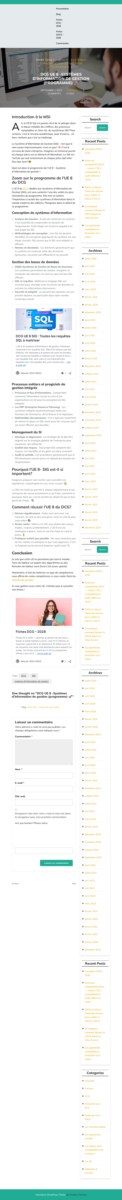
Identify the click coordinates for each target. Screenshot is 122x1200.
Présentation (62, 8)
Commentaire (23, 736)
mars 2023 (90, 481)
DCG (49, 59)
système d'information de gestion (32, 681)
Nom (18, 769)
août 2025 (90, 320)
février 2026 (91, 297)
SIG (34, 675)
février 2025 (91, 358)
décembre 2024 (93, 366)
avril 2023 (90, 473)
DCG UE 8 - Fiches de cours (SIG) (43, 707)
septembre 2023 (93, 435)
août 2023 (90, 443)
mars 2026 (90, 289)
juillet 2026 (90, 258)
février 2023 (91, 489)
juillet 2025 (90, 327)
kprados (72, 90)
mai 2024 (90, 389)
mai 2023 (90, 466)
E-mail (19, 782)
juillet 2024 (90, 381)
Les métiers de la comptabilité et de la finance (94, 1150)
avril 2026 (90, 281)
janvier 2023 (91, 496)
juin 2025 (90, 335)
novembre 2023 (93, 420)
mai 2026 (90, 274)
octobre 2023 (92, 427)
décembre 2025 (93, 312)
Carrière (89, 1088)
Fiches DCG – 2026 (59, 22)
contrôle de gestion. (23, 579)
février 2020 (91, 512)
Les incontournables (95, 1126)
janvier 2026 (91, 304)
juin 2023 (90, 458)
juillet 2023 (90, 450)
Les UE (88, 1161)
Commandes (62, 43)
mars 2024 (90, 397)
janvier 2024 (91, 404)
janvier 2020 (91, 520)
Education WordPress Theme (61, 1194)
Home (40, 59)
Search (102, 127)
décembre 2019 (93, 527)
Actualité (89, 1080)
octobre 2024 (92, 373)
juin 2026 (90, 266)
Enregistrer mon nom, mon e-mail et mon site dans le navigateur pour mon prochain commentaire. (43, 815)
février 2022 (91, 504)
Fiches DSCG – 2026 (60, 34)
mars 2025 (90, 350)
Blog (58, 14)
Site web (20, 796)
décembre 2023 (93, 412)
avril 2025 (90, 343)
